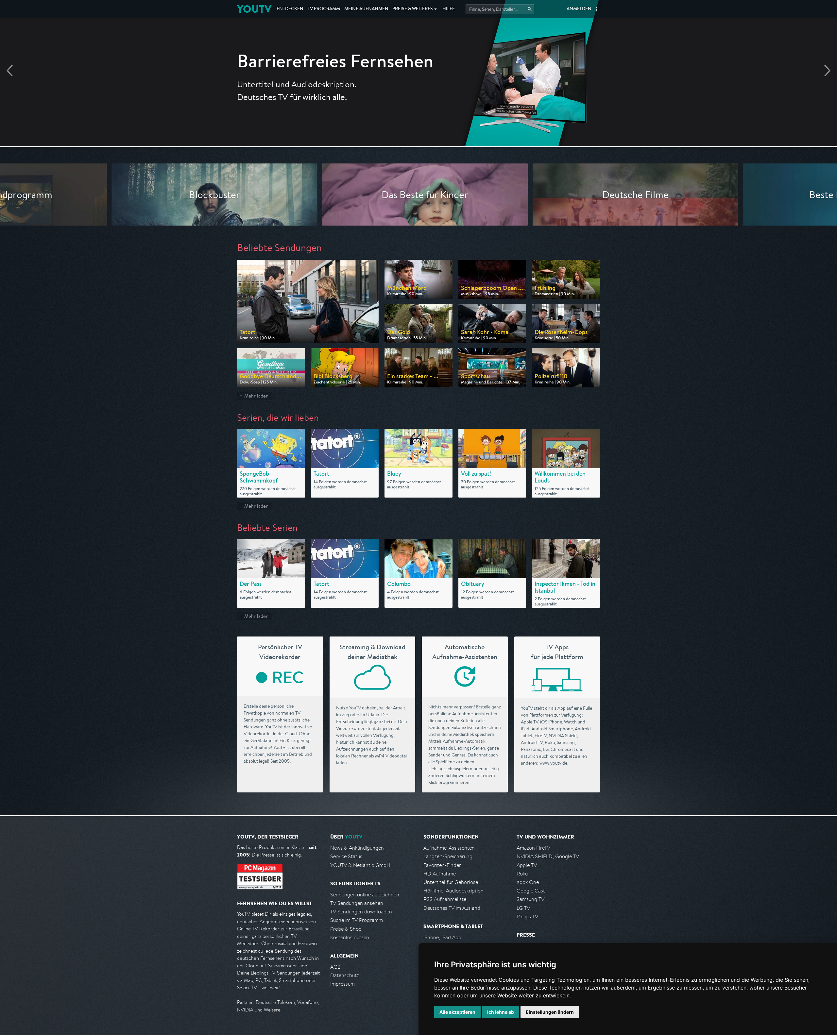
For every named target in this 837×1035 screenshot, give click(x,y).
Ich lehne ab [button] (500, 1012)
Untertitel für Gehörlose (450, 882)
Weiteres (412, 9)
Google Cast (531, 890)
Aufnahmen (366, 9)
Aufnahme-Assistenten (449, 847)
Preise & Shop (346, 928)
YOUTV (254, 9)
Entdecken (290, 9)
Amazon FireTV (533, 847)
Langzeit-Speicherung (447, 856)
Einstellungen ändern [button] (550, 1012)
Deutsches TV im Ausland (451, 908)
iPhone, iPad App (442, 937)
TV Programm (324, 9)
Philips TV (527, 916)
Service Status (346, 856)
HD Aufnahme (439, 873)
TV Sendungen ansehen (356, 903)
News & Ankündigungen (357, 847)
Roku (522, 873)
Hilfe (448, 9)
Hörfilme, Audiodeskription (453, 890)
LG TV (523, 908)
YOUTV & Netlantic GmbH (360, 865)
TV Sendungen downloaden (361, 911)
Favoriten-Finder (442, 865)
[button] (596, 9)
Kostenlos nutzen (349, 937)
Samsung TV (530, 899)
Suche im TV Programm (356, 920)
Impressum (342, 983)
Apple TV (527, 865)
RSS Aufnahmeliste (444, 899)
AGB (335, 966)
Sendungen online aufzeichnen (364, 894)
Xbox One (528, 882)
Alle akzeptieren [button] (457, 1012)
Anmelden (579, 9)
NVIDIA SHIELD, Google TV (548, 856)
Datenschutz (344, 975)
